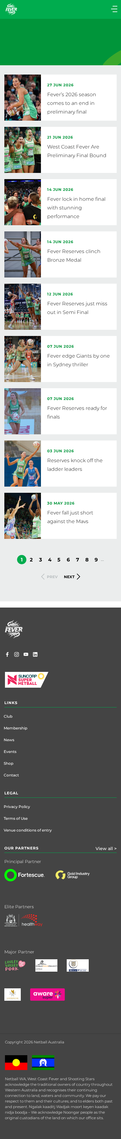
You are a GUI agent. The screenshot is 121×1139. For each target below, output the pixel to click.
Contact (11, 775)
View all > (106, 848)
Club (8, 716)
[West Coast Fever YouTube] (26, 655)
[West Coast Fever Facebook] (7, 655)
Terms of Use (16, 818)
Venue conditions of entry (28, 830)
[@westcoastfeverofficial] (16, 655)
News (9, 739)
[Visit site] (78, 880)
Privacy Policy (17, 806)
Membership (15, 728)
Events (10, 751)
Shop (8, 763)
